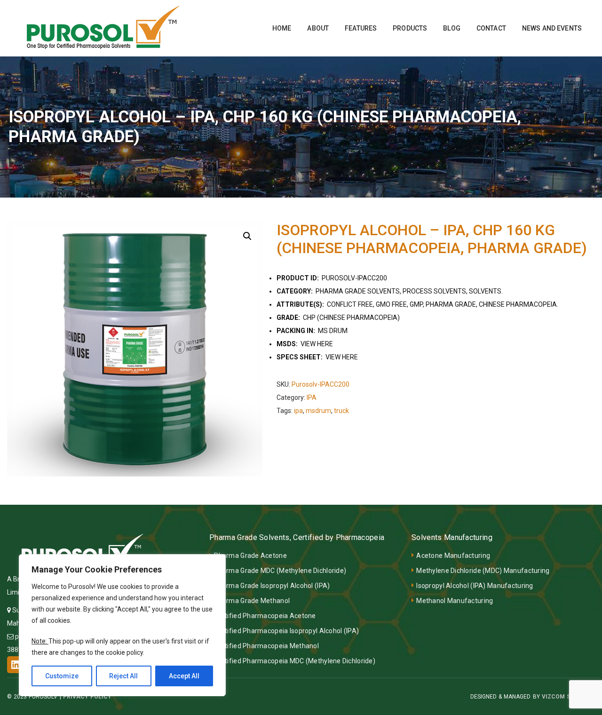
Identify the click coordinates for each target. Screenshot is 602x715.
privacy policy (87, 696)
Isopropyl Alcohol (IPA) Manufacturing (474, 585)
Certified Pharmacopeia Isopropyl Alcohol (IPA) (286, 631)
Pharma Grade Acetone (250, 555)
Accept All (184, 676)
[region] (122, 625)
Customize (62, 676)
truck (341, 410)
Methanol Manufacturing (454, 600)
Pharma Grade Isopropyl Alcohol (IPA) (272, 585)
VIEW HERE (317, 344)
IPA (312, 397)
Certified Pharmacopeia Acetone (265, 616)
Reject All (123, 676)
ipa (298, 410)
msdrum (318, 410)
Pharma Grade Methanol (252, 600)
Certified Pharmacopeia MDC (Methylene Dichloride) (294, 661)
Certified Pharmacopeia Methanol (266, 646)
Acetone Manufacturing (453, 555)
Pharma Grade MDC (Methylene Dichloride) (280, 570)
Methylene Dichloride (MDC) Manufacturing (482, 570)
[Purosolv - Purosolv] (103, 28)
